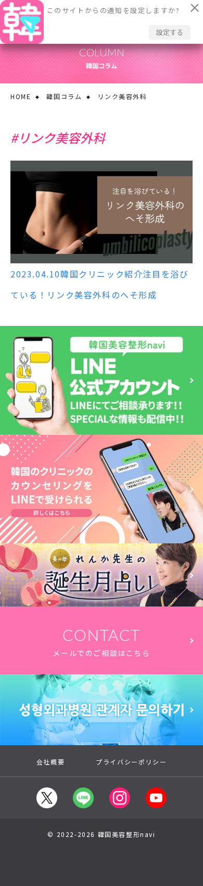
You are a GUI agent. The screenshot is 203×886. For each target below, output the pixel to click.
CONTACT (101, 641)
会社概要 (50, 761)
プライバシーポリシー (131, 761)
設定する (169, 32)
